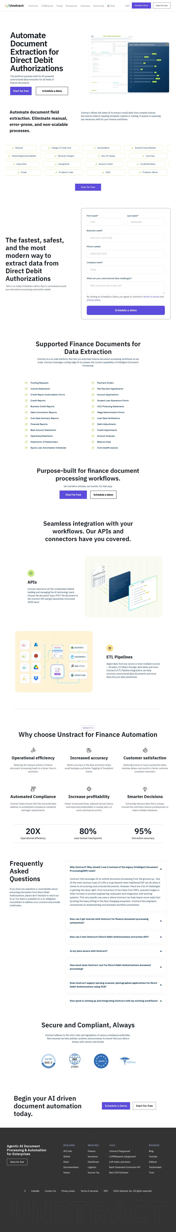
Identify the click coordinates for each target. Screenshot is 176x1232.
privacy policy (93, 300)
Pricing (59, 6)
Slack (112, 6)
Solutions (85, 6)
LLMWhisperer (47, 6)
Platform (32, 6)
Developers (71, 6)
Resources (98, 6)
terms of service (151, 296)
